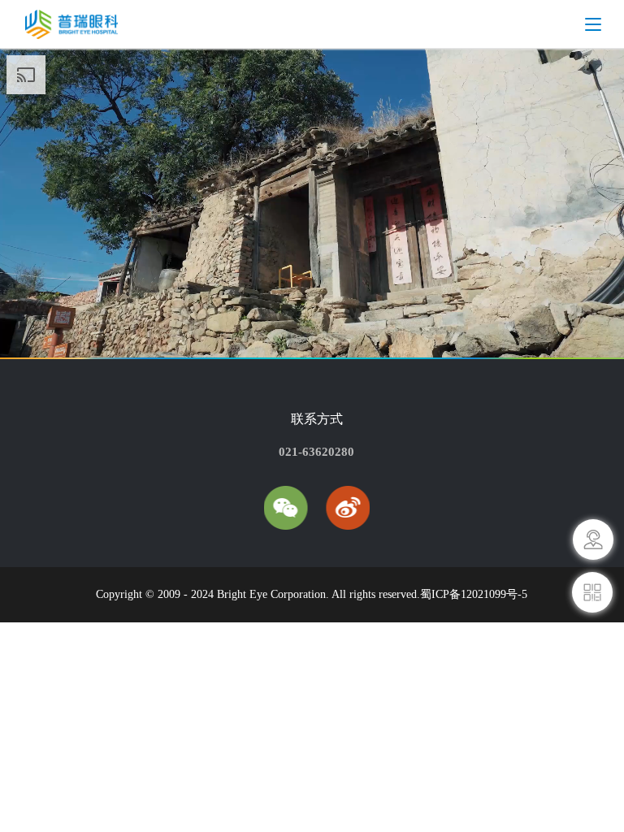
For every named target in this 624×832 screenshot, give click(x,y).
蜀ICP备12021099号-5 (473, 594)
